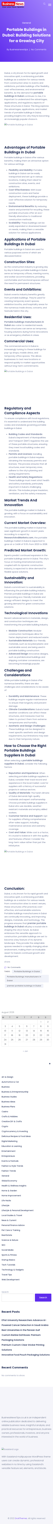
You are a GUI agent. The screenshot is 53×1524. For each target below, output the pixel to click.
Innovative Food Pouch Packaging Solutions (26, 1354)
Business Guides (9, 1096)
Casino (5, 1111)
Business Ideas (8, 1101)
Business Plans (8, 1106)
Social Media (7, 1250)
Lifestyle (5, 1205)
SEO (3, 1245)
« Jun (25, 1051)
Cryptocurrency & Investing (15, 1131)
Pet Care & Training (11, 1230)
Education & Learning (12, 1146)
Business (6, 1086)
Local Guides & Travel (12, 1215)
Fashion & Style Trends (12, 1166)
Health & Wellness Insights (14, 1185)
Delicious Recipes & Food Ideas (16, 1136)
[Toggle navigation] (49, 4)
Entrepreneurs (8, 1156)
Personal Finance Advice (13, 1225)
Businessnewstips (19, 49)
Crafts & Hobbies (10, 1116)
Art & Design (7, 1077)
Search (5, 1291)
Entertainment (8, 1151)
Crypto (5, 1126)
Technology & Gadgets (13, 1269)
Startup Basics (8, 1259)
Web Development (11, 1279)
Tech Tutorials (8, 1264)
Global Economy (9, 1180)
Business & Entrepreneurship (15, 1091)
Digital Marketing (9, 1141)
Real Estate (7, 1235)
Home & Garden (9, 1190)
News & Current (9, 1220)
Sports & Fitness (9, 1255)
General (26, 22)
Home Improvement (11, 1195)
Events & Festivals (10, 1161)
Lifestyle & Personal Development (18, 1210)
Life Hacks (6, 1200)
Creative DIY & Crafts (12, 1121)
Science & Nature (10, 1240)
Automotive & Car (10, 1082)
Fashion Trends (9, 1170)
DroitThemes (21, 1518)
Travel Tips (7, 1274)
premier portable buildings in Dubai (24, 986)
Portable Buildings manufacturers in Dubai (24, 978)
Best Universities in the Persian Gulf (21, 1330)
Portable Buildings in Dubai (27, 971)
